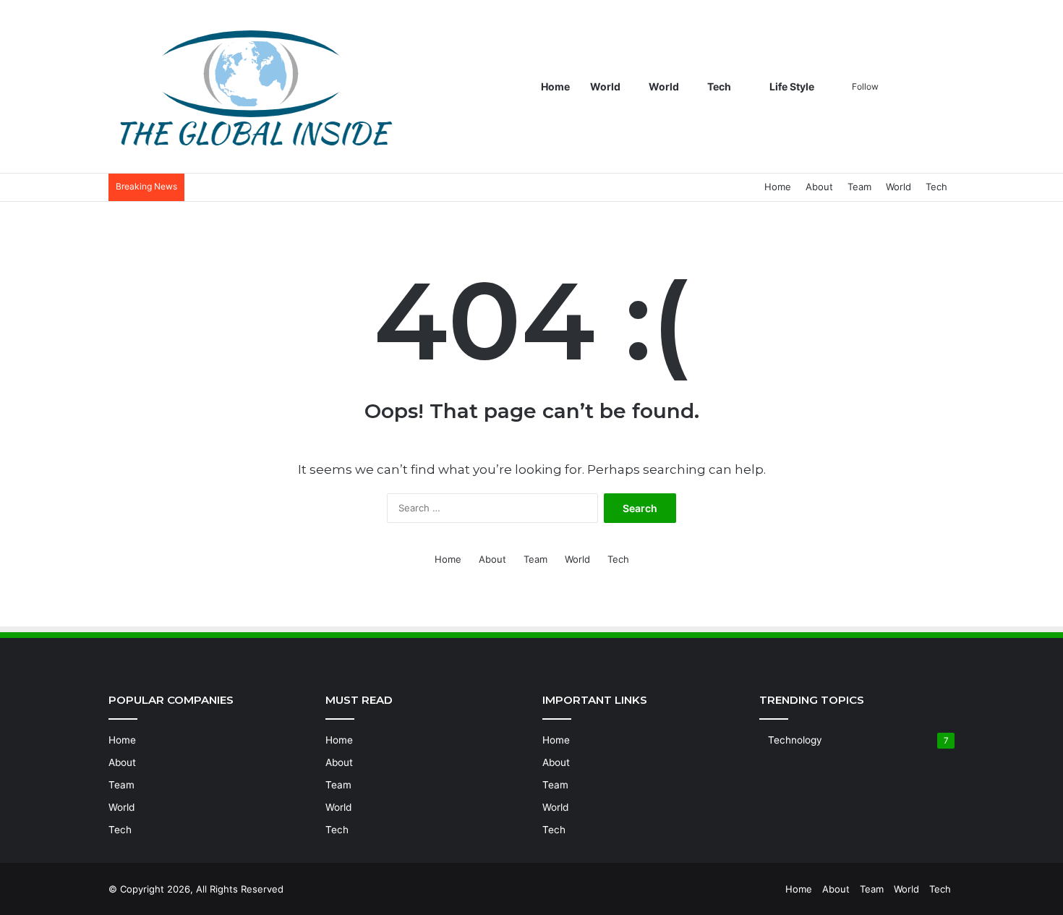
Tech (719, 86)
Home (555, 86)
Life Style (790, 86)
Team (859, 186)
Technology (795, 740)
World (605, 86)
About (819, 186)
